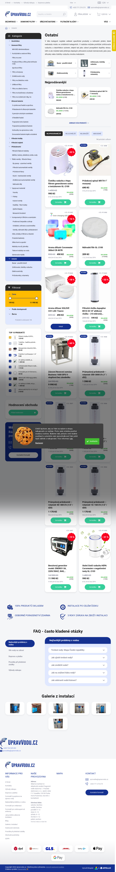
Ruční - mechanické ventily (22, 176)
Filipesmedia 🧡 (22, 869)
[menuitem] (11, 21)
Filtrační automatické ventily (22, 167)
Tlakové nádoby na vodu (20, 250)
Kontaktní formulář (23, 455)
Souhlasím (94, 441)
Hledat (64, 14)
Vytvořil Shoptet (87, 868)
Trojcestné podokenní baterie (22, 126)
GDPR (7, 838)
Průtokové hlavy (18, 172)
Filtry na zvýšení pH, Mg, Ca (21, 97)
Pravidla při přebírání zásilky (15, 831)
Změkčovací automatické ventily (24, 180)
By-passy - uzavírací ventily (22, 163)
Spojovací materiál (18, 188)
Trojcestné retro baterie (20, 122)
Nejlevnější (70, 134)
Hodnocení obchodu (12, 828)
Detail (61, 326)
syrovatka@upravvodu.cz (11, 751)
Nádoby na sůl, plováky (20, 246)
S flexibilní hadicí (18, 118)
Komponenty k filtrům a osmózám (24, 217)
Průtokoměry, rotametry (20, 275)
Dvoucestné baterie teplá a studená (24, 134)
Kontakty (17, 3)
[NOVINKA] (94, 161)
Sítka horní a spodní (19, 242)
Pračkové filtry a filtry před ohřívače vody (24, 63)
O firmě (7, 3)
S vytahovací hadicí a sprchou (22, 105)
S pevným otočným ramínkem (22, 113)
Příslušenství (16, 147)
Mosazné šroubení (19, 213)
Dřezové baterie (17, 101)
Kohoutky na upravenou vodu (22, 130)
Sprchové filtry (17, 68)
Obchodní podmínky (12, 835)
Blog (6, 821)
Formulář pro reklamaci (13, 806)
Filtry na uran (16, 58)
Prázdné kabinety (18, 238)
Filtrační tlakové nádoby (20, 151)
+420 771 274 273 (96, 784)
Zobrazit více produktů (78, 123)
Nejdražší (84, 134)
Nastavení (39, 443)
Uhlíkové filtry (17, 84)
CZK (104, 3)
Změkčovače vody (18, 76)
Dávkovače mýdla (18, 255)
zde (71, 439)
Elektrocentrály (17, 271)
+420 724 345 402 (9, 748)
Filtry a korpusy (17, 72)
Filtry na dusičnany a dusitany (22, 93)
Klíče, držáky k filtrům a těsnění (23, 234)
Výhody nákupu (29, 3)
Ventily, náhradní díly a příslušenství (25, 230)
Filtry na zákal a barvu (20, 88)
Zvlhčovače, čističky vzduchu (22, 267)
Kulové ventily (17, 201)
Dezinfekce (16, 41)
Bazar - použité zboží (19, 263)
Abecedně (97, 134)
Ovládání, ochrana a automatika (24, 226)
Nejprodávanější (54, 134)
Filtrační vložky (17, 138)
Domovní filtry (17, 45)
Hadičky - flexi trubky (20, 205)
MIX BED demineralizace (20, 49)
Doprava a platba (44, 3)
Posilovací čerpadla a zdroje (22, 221)
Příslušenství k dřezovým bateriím (24, 109)
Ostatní (14, 259)
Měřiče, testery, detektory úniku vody (24, 155)
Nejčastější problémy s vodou (15, 802)
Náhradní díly (17, 184)
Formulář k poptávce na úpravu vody (13, 797)
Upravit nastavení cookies (55, 867)
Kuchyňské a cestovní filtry (21, 53)
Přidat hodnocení (17, 412)
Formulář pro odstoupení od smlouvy (15, 810)
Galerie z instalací (11, 824)
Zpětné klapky (17, 209)
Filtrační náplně (17, 143)
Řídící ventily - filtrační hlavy (21, 159)
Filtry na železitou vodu (20, 80)
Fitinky (15, 196)
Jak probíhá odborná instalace (12, 816)
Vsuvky (15, 192)
